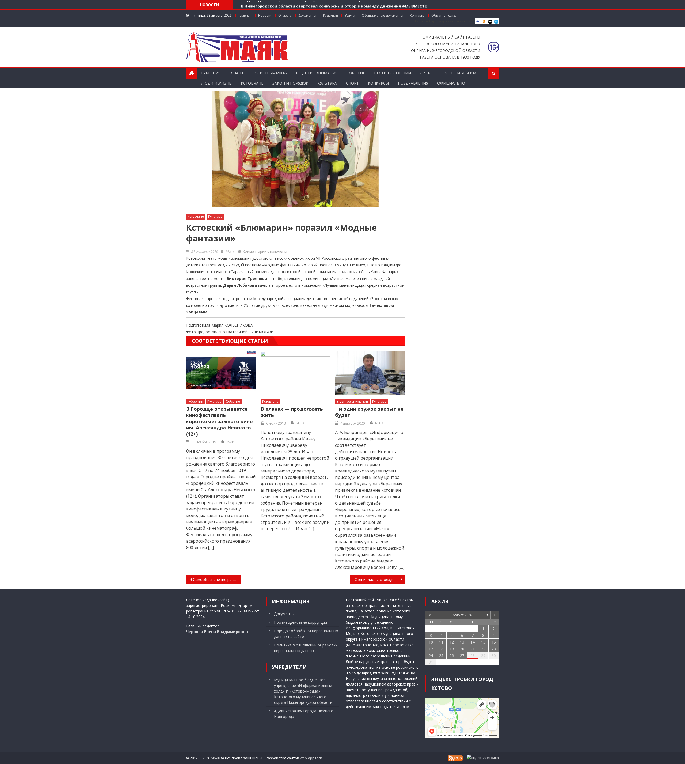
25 (441, 655)
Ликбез (427, 72)
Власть (237, 72)
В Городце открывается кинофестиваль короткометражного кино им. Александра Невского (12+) (219, 421)
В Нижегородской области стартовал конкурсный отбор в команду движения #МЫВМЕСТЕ (334, 4)
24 (431, 655)
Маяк (230, 251)
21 (472, 648)
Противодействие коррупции (300, 622)
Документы (307, 15)
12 (452, 642)
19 (452, 648)
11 (441, 642)
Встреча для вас (460, 72)
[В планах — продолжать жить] (296, 373)
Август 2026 (462, 614)
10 (431, 642)
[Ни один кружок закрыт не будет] (370, 373)
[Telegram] (496, 21)
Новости (265, 15)
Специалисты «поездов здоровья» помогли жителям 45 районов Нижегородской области (380, 579)
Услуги (350, 15)
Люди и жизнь (216, 83)
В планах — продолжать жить (292, 412)
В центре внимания (316, 72)
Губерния (210, 72)
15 (483, 642)
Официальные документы (382, 15)
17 (431, 648)
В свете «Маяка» (270, 72)
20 (462, 648)
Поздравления (413, 83)
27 (462, 655)
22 (483, 648)
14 (472, 642)
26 (452, 655)
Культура (327, 83)
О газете (285, 15)
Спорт (352, 83)
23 (494, 648)
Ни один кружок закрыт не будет (369, 412)
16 (494, 642)
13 (462, 642)
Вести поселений (392, 72)
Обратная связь (444, 15)
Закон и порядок (290, 83)
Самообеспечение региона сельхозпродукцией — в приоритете (217, 579)
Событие (356, 72)
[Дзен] (490, 21)
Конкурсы (378, 83)
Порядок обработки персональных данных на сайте (306, 633)
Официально (451, 83)
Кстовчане (252, 83)
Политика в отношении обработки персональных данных (306, 647)
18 (441, 648)
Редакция (330, 15)
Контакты (417, 15)
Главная (245, 15)
